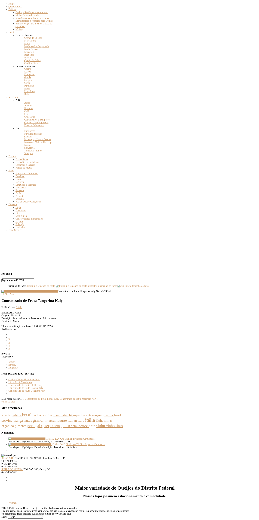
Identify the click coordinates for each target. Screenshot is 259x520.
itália (90, 420)
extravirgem (95, 415)
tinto (92, 426)
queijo (47, 425)
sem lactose (80, 426)
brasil (27, 415)
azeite (6, 415)
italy (81, 420)
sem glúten (62, 426)
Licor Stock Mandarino (20, 382)
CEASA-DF (7, 458)
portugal (34, 425)
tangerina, (13, 367)
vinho (101, 426)
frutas (28, 420)
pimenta (21, 426)
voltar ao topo (8, 401)
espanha (79, 415)
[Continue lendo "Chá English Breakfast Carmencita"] (27, 438)
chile (49, 415)
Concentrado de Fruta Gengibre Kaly (26, 390)
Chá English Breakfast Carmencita (77, 438)
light (100, 420)
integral (51, 420)
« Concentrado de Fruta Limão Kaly (41, 399)
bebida (17, 415)
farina (109, 415)
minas (108, 420)
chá (70, 415)
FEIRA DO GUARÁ (12, 469)
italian (73, 420)
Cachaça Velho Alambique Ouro (24, 379)
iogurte (62, 420)
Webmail (12, 503)
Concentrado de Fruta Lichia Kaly (25, 385)
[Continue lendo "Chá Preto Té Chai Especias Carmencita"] (30, 444)
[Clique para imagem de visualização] (29, 291)
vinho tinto (114, 426)
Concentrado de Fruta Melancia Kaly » (79, 399)
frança (19, 420)
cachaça (39, 415)
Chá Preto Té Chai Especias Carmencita (85, 444)
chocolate (60, 415)
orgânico (8, 426)
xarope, (12, 364)
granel (39, 420)
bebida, (12, 362)
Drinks (19, 307)
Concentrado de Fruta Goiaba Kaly (25, 388)
